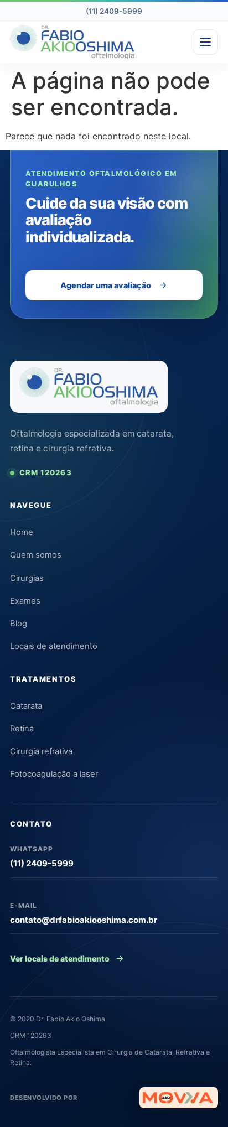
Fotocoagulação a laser (54, 774)
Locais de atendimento (53, 646)
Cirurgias (27, 578)
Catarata (26, 706)
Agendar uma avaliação (105, 285)
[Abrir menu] (205, 42)
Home (21, 532)
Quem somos (35, 555)
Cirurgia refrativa (41, 751)
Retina (22, 729)
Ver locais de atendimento (60, 958)
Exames (25, 601)
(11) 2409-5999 (114, 11)
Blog (18, 624)
